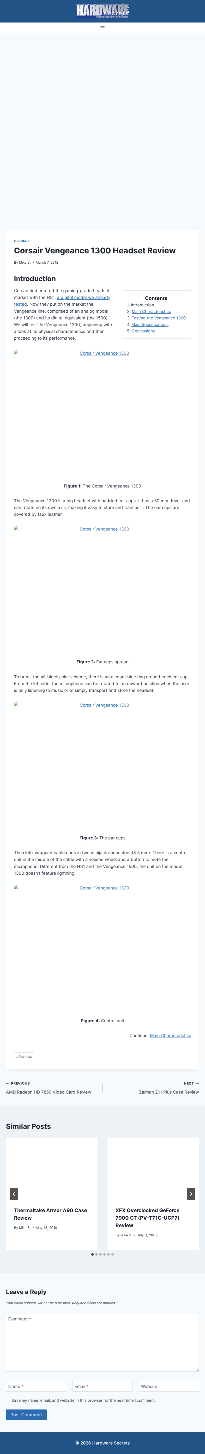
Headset (21, 241)
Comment (19, 1318)
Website (149, 1386)
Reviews (24, 1057)
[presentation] (52, 1168)
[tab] (92, 1254)
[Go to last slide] (14, 1194)
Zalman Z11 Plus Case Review (169, 1088)
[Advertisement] (102, 70)
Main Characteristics (151, 311)
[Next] (191, 1194)
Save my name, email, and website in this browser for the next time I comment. (83, 1400)
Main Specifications (150, 324)
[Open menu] (102, 28)
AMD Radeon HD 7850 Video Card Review (48, 1088)
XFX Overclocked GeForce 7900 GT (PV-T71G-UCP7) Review (148, 1217)
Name (16, 1386)
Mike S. (25, 262)
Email (81, 1386)
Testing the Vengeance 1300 (159, 317)
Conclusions (143, 330)
